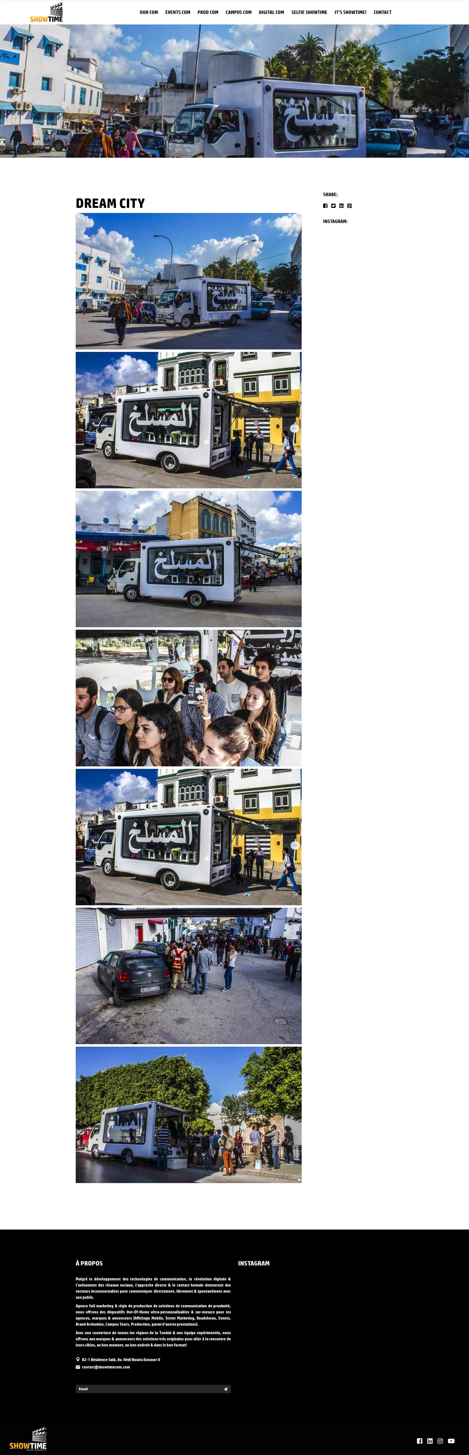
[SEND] (225, 1389)
